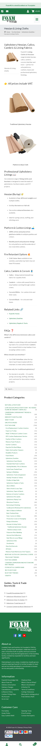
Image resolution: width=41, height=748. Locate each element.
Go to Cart (5, 699)
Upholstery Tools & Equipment (16, 475)
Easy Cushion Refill (8, 715)
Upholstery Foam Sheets (14, 461)
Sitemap (20, 727)
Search (20, 744)
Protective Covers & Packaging (16, 519)
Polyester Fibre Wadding (14, 532)
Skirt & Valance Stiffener (14, 510)
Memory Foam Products (13, 442)
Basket (31, 743)
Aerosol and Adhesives (14, 535)
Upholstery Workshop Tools (15, 596)
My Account (6, 696)
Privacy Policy (28, 727)
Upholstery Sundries (28, 32)
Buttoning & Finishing (13, 505)
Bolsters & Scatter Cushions (15, 494)
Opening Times (26, 711)
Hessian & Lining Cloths (14, 524)
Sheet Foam (9, 420)
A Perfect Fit (25, 687)
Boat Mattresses (11, 573)
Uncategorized (11, 422)
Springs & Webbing (13, 472)
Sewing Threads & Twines (15, 477)
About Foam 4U (7, 682)
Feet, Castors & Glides (14, 516)
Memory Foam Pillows (13, 417)
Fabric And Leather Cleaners (14, 450)
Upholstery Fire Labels (13, 497)
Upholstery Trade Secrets (14, 603)
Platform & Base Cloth (14, 529)
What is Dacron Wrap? (28, 682)
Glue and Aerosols (12, 546)
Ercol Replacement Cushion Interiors (17, 428)
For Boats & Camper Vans (14, 567)
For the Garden (11, 560)
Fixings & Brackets (12, 521)
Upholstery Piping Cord (14, 499)
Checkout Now (26, 680)
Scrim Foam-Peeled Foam (14, 469)
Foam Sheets (10, 455)
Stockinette (10, 543)
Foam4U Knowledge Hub (14, 593)
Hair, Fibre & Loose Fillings (14, 538)
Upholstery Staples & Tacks (18, 323)
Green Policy (6, 713)
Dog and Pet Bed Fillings (13, 447)
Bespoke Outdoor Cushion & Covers (19, 554)
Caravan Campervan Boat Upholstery (18, 606)
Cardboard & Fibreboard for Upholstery (19, 508)
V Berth (8, 575)
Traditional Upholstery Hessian (17, 527)
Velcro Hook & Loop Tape (14, 488)
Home (8, 32)
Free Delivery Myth (27, 696)
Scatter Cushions (11, 444)
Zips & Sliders (11, 486)
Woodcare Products (13, 502)
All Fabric (8, 549)
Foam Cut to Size (11, 431)
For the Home (16, 32)
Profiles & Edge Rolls (13, 480)
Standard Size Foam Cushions (16, 464)
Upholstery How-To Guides (15, 600)
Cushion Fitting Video (9, 694)
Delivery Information (9, 685)
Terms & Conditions (28, 689)
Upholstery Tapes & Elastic (15, 491)
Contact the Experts (28, 715)
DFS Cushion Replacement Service (16, 436)
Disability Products (12, 453)
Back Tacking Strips (13, 513)
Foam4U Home (14, 314)
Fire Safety (5, 711)
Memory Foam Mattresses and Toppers (18, 551)
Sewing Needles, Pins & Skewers (17, 466)
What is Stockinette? (28, 685)
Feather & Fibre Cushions (13, 439)
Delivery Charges (7, 687)
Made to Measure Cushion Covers (16, 433)
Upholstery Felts (12, 541)
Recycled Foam (10, 570)
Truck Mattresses (12, 557)
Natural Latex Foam (12, 405)
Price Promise (26, 713)
